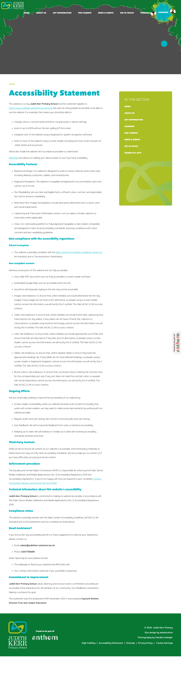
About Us (129, 113)
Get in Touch (131, 146)
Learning (129, 126)
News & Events (132, 140)
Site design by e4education (159, 632)
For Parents (131, 133)
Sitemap (130, 643)
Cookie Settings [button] (163, 643)
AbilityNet (13, 158)
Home (12, 84)
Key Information (133, 120)
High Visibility (89, 643)
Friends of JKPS (132, 153)
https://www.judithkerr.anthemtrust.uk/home (30, 108)
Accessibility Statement (111, 643)
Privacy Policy (145, 643)
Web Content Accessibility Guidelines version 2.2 (79, 252)
